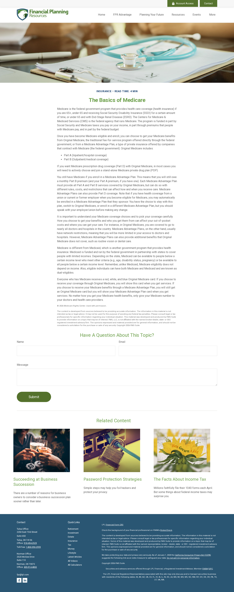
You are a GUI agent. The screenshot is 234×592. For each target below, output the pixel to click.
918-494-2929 (30, 543)
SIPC (210, 569)
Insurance (72, 541)
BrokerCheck (166, 530)
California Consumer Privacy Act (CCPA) (193, 555)
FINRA (205, 569)
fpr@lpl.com (23, 575)
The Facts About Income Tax (180, 479)
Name (20, 341)
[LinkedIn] (25, 580)
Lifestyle (72, 553)
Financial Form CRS (114, 525)
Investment (73, 533)
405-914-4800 (30, 567)
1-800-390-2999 (33, 547)
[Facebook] (19, 580)
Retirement (73, 529)
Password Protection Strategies (113, 479)
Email (122, 341)
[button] (102, 14)
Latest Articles (75, 557)
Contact (208, 3)
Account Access (185, 3)
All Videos (73, 561)
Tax (69, 545)
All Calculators (75, 565)
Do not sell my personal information (183, 558)
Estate (71, 537)
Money (71, 549)
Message (22, 364)
